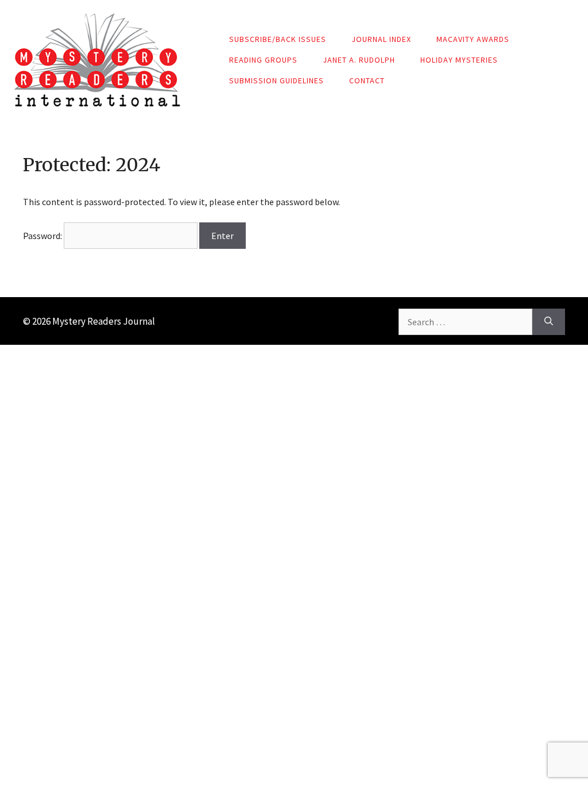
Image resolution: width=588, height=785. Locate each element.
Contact (367, 80)
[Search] (548, 322)
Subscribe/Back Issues (277, 39)
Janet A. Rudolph (359, 60)
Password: (43, 235)
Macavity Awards (472, 39)
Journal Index (381, 39)
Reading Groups (263, 60)
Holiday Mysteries (459, 60)
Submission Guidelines (276, 80)
